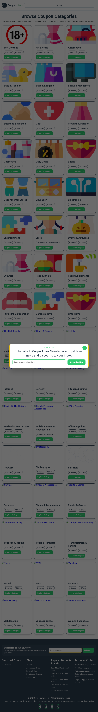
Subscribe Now (76, 362)
